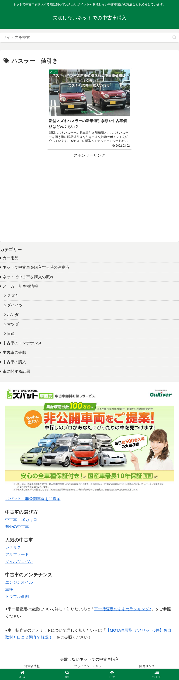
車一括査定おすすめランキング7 (122, 609)
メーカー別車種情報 (20, 286)
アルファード (17, 554)
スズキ (13, 295)
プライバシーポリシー (89, 666)
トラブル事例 (17, 596)
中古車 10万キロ (21, 519)
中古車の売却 (14, 352)
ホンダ (13, 314)
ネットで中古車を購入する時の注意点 (36, 267)
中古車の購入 (14, 362)
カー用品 (10, 258)
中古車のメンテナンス (22, 343)
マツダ (13, 324)
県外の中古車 (17, 526)
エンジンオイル (19, 582)
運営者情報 (32, 666)
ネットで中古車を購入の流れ (28, 277)
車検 (9, 589)
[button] (174, 37)
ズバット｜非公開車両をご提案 (32, 499)
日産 (11, 333)
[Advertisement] (89, 189)
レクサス (13, 547)
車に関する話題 (16, 371)
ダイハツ (15, 305)
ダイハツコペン (19, 562)
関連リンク (147, 666)
